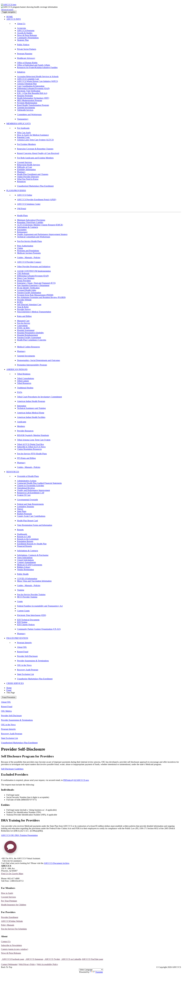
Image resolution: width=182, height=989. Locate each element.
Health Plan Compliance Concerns (31, 340)
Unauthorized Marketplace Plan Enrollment (35, 186)
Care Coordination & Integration (30, 86)
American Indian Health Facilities (31, 417)
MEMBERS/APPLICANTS (18, 123)
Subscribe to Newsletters (11, 945)
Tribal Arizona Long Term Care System (33, 440)
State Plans (21, 511)
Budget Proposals (24, 514)
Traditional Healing (25, 388)
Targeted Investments (26, 107)
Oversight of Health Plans (28, 476)
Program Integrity (24, 642)
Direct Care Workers (25, 278)
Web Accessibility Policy (47, 964)
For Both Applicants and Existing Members (35, 158)
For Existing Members (26, 144)
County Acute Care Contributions (31, 516)
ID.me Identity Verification (28, 288)
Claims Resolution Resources (29, 449)
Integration (21, 406)
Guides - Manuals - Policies (28, 257)
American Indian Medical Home (30, 413)
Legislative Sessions (25, 506)
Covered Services (24, 162)
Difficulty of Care (24, 167)
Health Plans (22, 215)
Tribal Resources (24, 383)
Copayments (22, 325)
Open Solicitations (25, 557)
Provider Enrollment (9, 917)
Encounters (22, 229)
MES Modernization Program (29, 100)
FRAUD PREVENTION (17, 638)
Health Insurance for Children (13, 905)
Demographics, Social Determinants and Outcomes (38, 360)
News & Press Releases (27, 35)
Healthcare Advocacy (26, 58)
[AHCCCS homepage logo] (8, 4)
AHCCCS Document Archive (56, 863)
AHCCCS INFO (13, 19)
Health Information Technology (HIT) (33, 98)
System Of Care (24, 495)
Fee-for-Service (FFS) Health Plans (32, 454)
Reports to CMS (24, 536)
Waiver (20, 509)
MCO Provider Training (27, 597)
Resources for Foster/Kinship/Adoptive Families (37, 67)
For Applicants (23, 128)
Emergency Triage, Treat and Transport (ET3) (36, 283)
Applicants (21, 422)
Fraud (8, 690)
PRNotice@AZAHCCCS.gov (76, 780)
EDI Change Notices (26, 624)
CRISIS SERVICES (15, 683)
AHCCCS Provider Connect (29, 262)
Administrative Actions (26, 481)
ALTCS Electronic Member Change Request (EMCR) (40, 225)
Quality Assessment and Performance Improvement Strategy (42, 234)
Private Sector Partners (26, 49)
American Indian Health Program (31, 401)
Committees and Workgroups (29, 114)
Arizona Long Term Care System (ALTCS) (35, 140)
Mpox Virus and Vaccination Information (34, 581)
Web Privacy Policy (27, 964)
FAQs (19, 392)
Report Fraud (22, 652)
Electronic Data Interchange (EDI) (31, 615)
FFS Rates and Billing (26, 458)
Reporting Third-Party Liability (30, 222)
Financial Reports (24, 546)
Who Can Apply (24, 132)
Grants (20, 601)
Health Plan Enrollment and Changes (32, 174)
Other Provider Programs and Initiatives (33, 266)
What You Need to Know (28, 179)
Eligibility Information (26, 169)
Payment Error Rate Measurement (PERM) (35, 295)
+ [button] (1, 858)
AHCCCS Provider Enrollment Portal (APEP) (36, 199)
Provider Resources (25, 431)
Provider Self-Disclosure (27, 656)
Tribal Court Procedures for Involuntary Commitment (39, 397)
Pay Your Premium (9, 901)
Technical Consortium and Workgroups (33, 237)
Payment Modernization (27, 103)
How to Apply (7, 893)
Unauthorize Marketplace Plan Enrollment (34, 679)
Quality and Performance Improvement (33, 490)
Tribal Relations (23, 374)
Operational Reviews (26, 488)
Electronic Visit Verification (28, 91)
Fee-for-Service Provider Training (31, 594)
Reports (20, 530)
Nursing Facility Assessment (29, 337)
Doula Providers (24, 280)
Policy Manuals (7, 925)
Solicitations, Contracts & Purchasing (32, 555)
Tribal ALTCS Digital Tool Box (30, 444)
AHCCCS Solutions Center (28, 204)
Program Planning (24, 53)
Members (21, 426)
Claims (20, 248)
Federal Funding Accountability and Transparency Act (40, 606)
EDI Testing (22, 622)
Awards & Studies (24, 33)
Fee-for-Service (23, 323)
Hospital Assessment (25, 330)
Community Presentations (28, 38)
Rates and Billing (24, 316)
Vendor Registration (25, 569)
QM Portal (21, 208)
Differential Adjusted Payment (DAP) (33, 276)
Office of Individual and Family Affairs (33, 65)
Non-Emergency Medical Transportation (34, 312)
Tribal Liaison (23, 381)
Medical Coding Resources (28, 347)
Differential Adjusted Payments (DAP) (33, 88)
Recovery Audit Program (27, 670)
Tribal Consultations (25, 378)
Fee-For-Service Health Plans (29, 241)
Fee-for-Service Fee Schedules (14, 929)
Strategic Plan (23, 40)
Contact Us (6, 941)
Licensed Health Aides (26, 290)
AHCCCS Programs (25, 30)
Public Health (23, 574)
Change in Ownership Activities (30, 485)
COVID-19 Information (27, 578)
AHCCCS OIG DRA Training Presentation (19, 835)
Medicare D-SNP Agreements (29, 565)
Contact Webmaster (9, 964)
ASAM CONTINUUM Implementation (34, 271)
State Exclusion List (25, 674)
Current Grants (23, 611)
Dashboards (22, 534)
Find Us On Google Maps (12, 873)
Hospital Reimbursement (27, 335)
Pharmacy (21, 172)
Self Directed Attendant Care (29, 304)
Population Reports (25, 541)
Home (9, 688)
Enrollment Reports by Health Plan (31, 544)
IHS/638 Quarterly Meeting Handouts (33, 435)
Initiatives (21, 72)
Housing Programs (25, 95)
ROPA (20, 302)
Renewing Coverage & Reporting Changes (35, 149)
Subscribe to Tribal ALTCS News (31, 447)
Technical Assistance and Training (31, 408)
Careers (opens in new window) (14, 949)
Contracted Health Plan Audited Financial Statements (39, 483)
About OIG (22, 647)
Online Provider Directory (28, 177)
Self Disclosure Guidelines (12, 769)
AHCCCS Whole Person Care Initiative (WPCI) (37, 81)
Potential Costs (23, 137)
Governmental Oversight (27, 499)
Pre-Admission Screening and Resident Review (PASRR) (41, 297)
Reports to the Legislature (28, 539)
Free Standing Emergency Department (33, 285)
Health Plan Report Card (27, 520)
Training (20, 590)
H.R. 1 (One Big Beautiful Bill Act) (32, 93)
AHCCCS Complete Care (28, 79)
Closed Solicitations (25, 560)
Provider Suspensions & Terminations (33, 661)
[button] (10, 848)
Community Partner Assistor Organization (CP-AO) (39, 629)
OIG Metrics (6, 711)
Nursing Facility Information (29, 292)
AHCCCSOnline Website (12, 921)
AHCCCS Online (24, 195)
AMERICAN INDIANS (16, 369)
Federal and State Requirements (30, 504)
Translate (99, 972)
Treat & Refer (23, 307)
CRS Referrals (23, 273)
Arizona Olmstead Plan (27, 84)
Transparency (22, 119)
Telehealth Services (25, 110)
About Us (21, 23)
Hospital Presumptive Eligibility (30, 333)
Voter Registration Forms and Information (34, 525)
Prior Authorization (25, 246)
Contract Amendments (26, 562)
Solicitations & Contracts (27, 227)
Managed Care (23, 321)
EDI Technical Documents (28, 620)
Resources (21, 181)
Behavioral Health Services (28, 165)
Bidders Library (23, 567)
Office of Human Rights (27, 63)
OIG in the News (24, 665)
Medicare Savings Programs (29, 253)
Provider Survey (24, 309)
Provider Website (24, 300)
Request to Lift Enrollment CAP (30, 493)
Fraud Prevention (8, 697)
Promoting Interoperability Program (32, 365)
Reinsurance (22, 232)
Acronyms (21, 28)
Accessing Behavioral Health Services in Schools (37, 76)
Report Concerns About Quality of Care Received (38, 153)
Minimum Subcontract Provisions (31, 220)
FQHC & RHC (23, 328)
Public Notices (23, 44)
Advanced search (7, 9)
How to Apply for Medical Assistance (33, 135)
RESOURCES (12, 472)
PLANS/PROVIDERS (16, 190)
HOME (9, 17)
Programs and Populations (28, 250)
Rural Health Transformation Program (33, 105)
